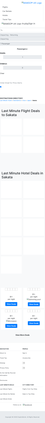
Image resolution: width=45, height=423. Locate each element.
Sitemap (2, 363)
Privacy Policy (4, 368)
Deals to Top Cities (28, 394)
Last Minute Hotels (6, 399)
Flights (5, 7)
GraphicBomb (21, 417)
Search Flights (22, 78)
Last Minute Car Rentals (7, 394)
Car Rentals (7, 11)
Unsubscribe (26, 358)
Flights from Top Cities (29, 389)
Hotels (5, 15)
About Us (3, 353)
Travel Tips (7, 19)
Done (41, 73)
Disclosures (3, 380)
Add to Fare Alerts (9, 87)
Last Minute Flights (6, 389)
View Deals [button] (11, 304)
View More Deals (22, 335)
